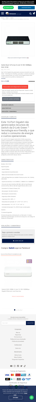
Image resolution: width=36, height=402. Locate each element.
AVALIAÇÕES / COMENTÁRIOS (9, 111)
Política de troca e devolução (18, 339)
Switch (12, 17)
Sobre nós (18, 348)
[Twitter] (21, 366)
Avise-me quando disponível (11, 99)
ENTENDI (15, 397)
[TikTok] (24, 366)
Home (2, 17)
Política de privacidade (18, 341)
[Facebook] (18, 366)
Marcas (18, 332)
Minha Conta (18, 355)
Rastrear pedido (26, 7)
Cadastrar (30, 323)
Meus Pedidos (18, 357)
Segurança (18, 334)
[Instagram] (14, 366)
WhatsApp (9, 7)
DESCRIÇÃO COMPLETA (7, 105)
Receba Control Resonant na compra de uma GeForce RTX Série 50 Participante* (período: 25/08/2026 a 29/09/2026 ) (18, 2)
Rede (7, 17)
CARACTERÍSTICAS (6, 108)
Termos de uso (18, 337)
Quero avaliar (18, 240)
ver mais (3, 78)
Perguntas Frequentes (18, 359)
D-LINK (7, 81)
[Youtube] (11, 366)
